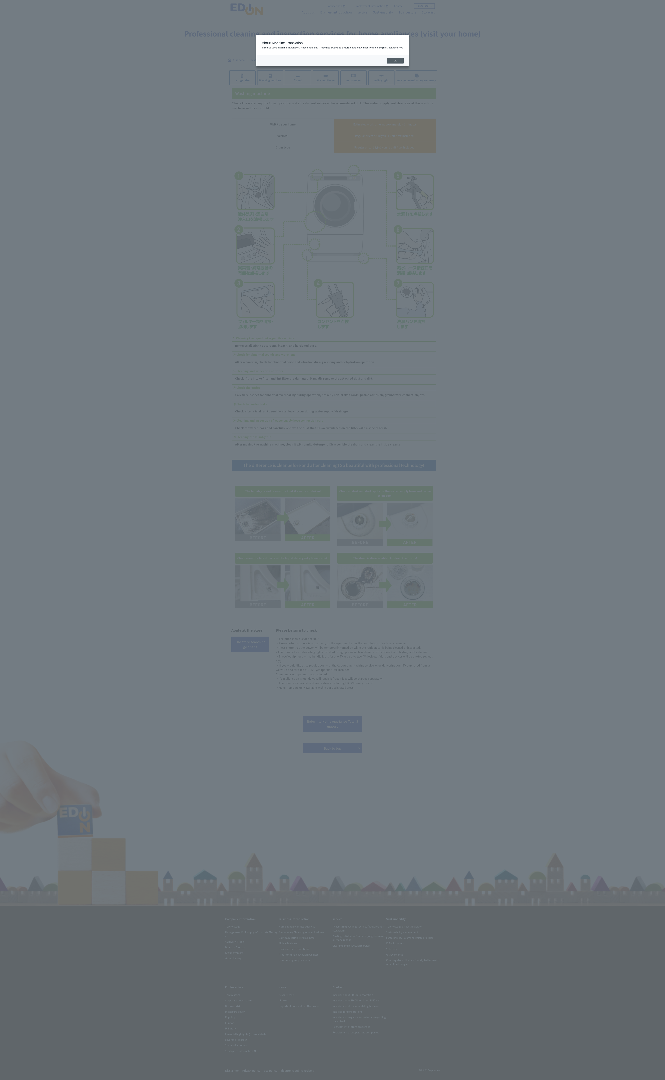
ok (395, 61)
